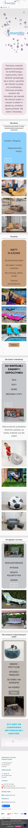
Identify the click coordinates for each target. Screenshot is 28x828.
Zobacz (14, 692)
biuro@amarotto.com (9, 795)
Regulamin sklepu (6, 809)
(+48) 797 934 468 (8, 784)
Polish (17, 1)
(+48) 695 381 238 (10, 786)
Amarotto (8, 817)
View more (14, 824)
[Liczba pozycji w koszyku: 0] (9, 7)
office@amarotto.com (9, 802)
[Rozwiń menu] (19, 3)
